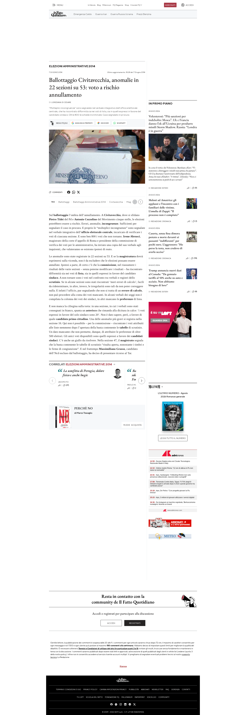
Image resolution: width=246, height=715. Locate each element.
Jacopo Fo (63, 382)
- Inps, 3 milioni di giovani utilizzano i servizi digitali (172, 497)
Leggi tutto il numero (172, 438)
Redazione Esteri (158, 188)
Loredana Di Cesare (60, 102)
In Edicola (91, 5)
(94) (195, 258)
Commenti (57, 192)
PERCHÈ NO (83, 408)
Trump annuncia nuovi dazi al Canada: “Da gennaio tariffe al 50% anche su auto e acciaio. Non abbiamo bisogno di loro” (166, 278)
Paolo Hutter (134, 385)
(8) (136, 388)
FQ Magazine (118, 5)
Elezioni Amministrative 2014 (72, 66)
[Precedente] (52, 380)
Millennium (106, 5)
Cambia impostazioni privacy (113, 689)
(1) (196, 221)
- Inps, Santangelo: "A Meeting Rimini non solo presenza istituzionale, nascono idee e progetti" (170, 476)
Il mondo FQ (135, 5)
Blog (99, 5)
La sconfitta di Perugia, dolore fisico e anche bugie (83, 372)
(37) (67, 385)
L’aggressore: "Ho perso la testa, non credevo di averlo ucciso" (166, 248)
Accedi (111, 623)
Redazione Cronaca (160, 221)
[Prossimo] (141, 380)
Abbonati (170, 5)
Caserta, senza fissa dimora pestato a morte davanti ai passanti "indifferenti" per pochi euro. (164, 238)
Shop (127, 5)
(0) (196, 188)
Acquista (132, 425)
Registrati (135, 623)
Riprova (123, 666)
